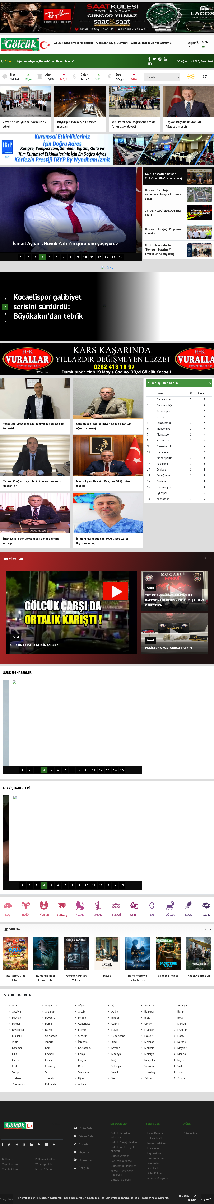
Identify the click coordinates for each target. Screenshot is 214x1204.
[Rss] (40, 1144)
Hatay (180, 1036)
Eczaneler (153, 1148)
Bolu (180, 1017)
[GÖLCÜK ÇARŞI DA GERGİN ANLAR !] (71, 612)
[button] (205, 929)
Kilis (14, 1054)
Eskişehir (16, 1036)
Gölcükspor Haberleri (123, 1166)
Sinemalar (153, 1163)
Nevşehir (149, 1060)
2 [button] (28, 257)
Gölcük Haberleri (121, 1179)
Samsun (149, 1066)
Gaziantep (50, 1036)
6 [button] (56, 257)
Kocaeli (49, 1054)
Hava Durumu (155, 1133)
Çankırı (115, 1023)
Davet (76, 975)
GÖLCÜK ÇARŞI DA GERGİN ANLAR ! (34, 645)
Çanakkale (83, 1023)
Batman (16, 1017)
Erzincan (149, 1030)
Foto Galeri (86, 1128)
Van (113, 1078)
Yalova (148, 1078)
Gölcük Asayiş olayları (111, 43)
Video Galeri (87, 1136)
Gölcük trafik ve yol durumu (151, 43)
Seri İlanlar (154, 1168)
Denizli (181, 1023)
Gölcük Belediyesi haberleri (73, 43)
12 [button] (99, 257)
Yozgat (181, 1078)
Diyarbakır (17, 1030)
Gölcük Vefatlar (120, 1156)
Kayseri (115, 1048)
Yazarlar (83, 1144)
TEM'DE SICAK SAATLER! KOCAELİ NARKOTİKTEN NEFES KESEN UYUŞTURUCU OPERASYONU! (175, 600)
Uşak (80, 1078)
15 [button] (120, 257)
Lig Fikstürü (154, 1153)
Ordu (14, 1066)
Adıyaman (50, 1005)
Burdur (15, 1023)
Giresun (82, 1036)
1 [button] (21, 257)
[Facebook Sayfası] (3, 1144)
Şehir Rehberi (155, 1173)
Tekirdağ (149, 1072)
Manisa (181, 1054)
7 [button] (64, 257)
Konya (81, 1054)
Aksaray (149, 1005)
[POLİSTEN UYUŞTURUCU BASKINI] (174, 633)
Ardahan (49, 1011)
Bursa (48, 1023)
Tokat (180, 1072)
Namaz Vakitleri (156, 1143)
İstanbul (82, 1042)
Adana (15, 1005)
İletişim (83, 1168)
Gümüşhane (118, 1036)
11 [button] (92, 257)
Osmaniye (50, 1066)
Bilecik (81, 1017)
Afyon (81, 1005)
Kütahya (116, 1054)
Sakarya (116, 1066)
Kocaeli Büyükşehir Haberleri (122, 1172)
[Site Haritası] (48, 1144)
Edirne (81, 1030)
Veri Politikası (10, 1169)
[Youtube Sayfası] (26, 1144)
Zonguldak (18, 1084)
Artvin (81, 1011)
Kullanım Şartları (45, 1159)
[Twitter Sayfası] (11, 1144)
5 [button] (49, 257)
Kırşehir (181, 1048)
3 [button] (35, 257)
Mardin (15, 1060)
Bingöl (115, 1017)
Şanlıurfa (83, 1072)
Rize (80, 1066)
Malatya (149, 1054)
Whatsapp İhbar (44, 1164)
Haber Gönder (44, 1169)
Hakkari (148, 1036)
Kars (47, 1048)
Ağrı (113, 1005)
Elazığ (114, 1030)
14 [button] (113, 257)
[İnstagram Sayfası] (19, 1144)
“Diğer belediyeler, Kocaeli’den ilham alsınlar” (39, 61)
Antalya (16, 1011)
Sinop (15, 1072)
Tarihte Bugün (155, 1158)
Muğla (81, 1060)
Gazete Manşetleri (158, 1178)
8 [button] (71, 257)
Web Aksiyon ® (202, 1199)
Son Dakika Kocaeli (122, 1161)
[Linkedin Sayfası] (33, 1144)
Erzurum (182, 1030)
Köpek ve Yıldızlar (168, 975)
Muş (113, 1060)
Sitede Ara (190, 1133)
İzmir (114, 1042)
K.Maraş (149, 1042)
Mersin (48, 1060)
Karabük (182, 1042)
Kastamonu (84, 1048)
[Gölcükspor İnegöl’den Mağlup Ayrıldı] (179, 306)
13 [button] (106, 257)
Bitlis (147, 1017)
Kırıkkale (149, 1048)
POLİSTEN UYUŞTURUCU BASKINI (168, 648)
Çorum (148, 1023)
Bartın (180, 1011)
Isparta (48, 1042)
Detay (185, 1196)
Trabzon (16, 1078)
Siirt (179, 1066)
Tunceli (49, 1078)
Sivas (47, 1072)
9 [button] (78, 257)
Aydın (114, 1011)
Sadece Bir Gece (137, 975)
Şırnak (114, 1072)
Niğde (181, 1060)
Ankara (81, 1084)
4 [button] (42, 257)
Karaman (17, 1048)
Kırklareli (50, 1084)
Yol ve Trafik (155, 1138)
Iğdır (14, 1042)
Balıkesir (149, 1011)
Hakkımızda (9, 1159)
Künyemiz (85, 1160)
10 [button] (85, 257)
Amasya (182, 1005)
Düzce (48, 1030)
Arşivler (84, 1152)
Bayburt (49, 1017)
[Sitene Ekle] (55, 1144)
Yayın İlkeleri (10, 1164)
